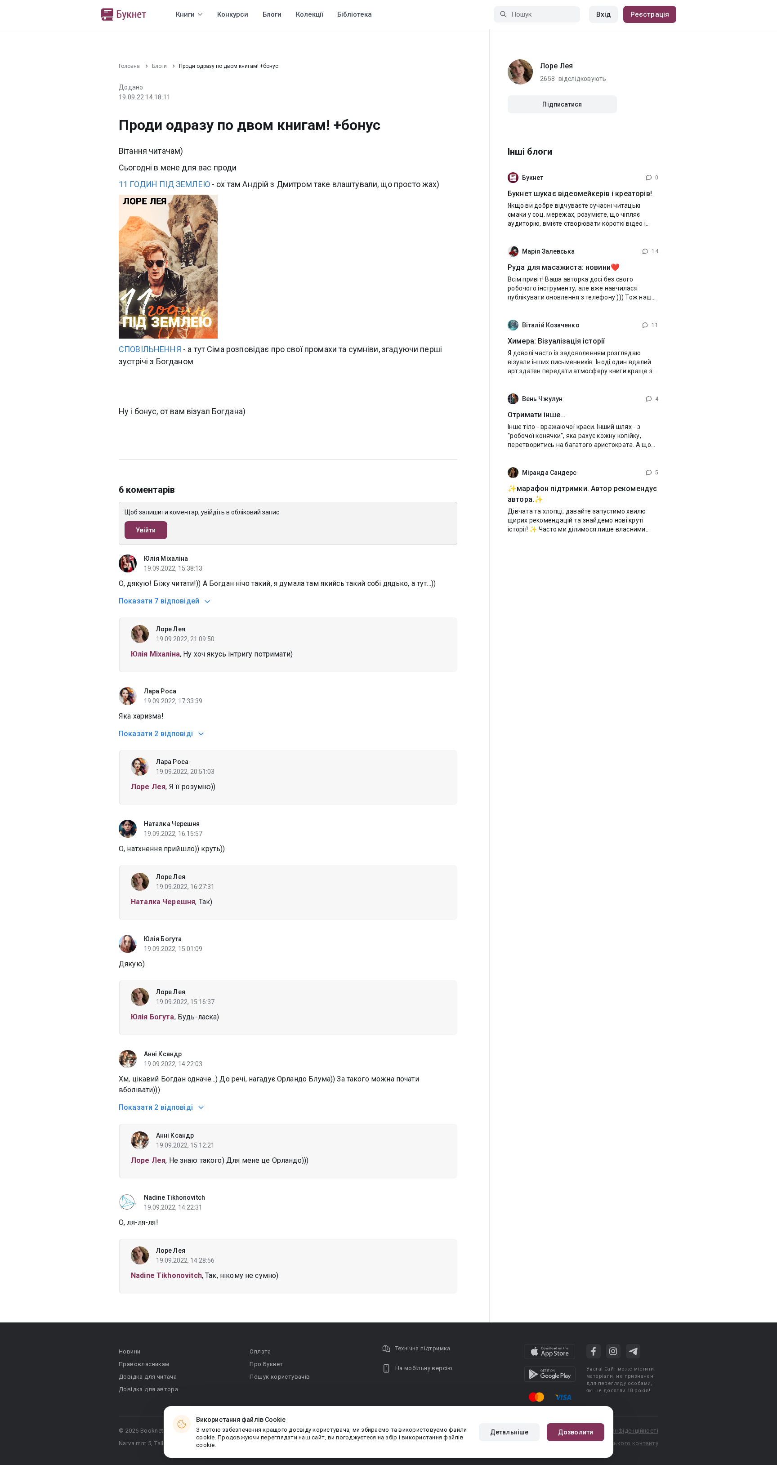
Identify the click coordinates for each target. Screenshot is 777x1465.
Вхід (603, 14)
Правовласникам (144, 1364)
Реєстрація (649, 14)
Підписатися (562, 104)
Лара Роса (160, 691)
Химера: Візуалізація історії (556, 341)
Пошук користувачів (280, 1376)
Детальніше (509, 1432)
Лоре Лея (170, 629)
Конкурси (232, 14)
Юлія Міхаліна (166, 558)
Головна (129, 66)
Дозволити (575, 1432)
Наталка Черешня (172, 823)
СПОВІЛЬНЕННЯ (150, 349)
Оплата (260, 1351)
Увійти (146, 530)
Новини (129, 1351)
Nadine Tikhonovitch (174, 1197)
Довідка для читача (148, 1376)
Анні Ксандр (163, 1054)
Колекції (309, 14)
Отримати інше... (537, 415)
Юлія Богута (163, 938)
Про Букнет (266, 1364)
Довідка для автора (148, 1389)
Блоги (272, 14)
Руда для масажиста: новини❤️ (564, 267)
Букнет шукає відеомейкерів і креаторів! (580, 193)
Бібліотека (354, 14)
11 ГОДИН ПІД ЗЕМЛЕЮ (164, 184)
